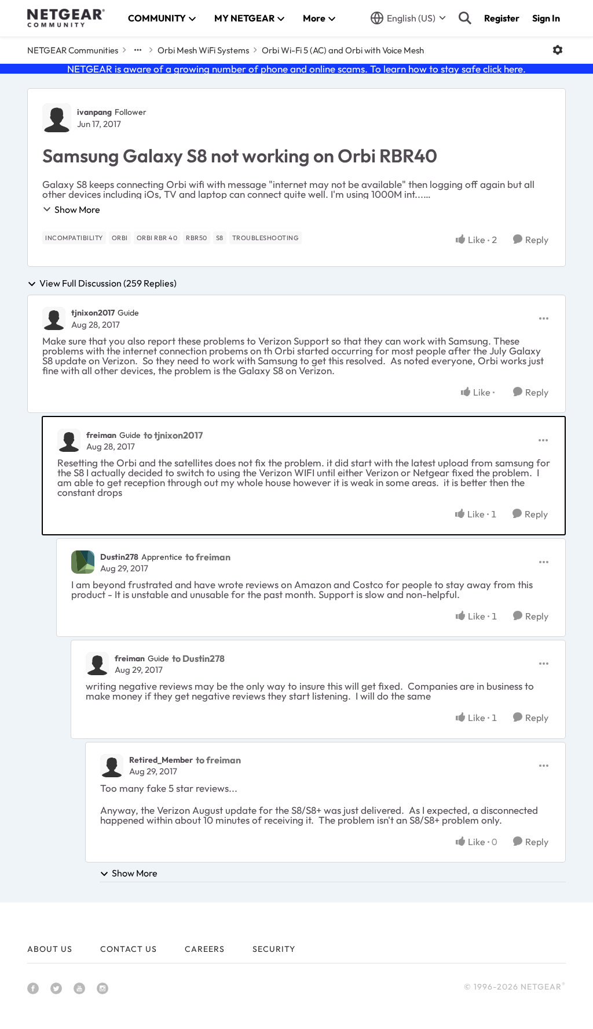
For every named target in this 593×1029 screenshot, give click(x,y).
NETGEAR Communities (72, 50)
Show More (77, 209)
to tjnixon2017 (173, 435)
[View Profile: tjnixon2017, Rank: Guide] (53, 318)
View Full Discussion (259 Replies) (108, 283)
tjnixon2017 (93, 313)
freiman (101, 435)
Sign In (546, 18)
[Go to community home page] (66, 18)
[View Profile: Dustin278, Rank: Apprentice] (82, 562)
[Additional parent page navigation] (138, 50)
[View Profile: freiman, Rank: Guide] (68, 440)
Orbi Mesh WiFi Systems (203, 50)
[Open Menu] (558, 50)
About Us (49, 949)
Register (501, 18)
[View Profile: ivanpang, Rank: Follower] (56, 117)
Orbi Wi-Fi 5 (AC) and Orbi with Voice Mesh (343, 50)
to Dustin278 (198, 658)
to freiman (207, 556)
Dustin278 (119, 557)
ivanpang (94, 112)
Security (273, 949)
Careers (205, 949)
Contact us (128, 949)
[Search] (465, 18)
